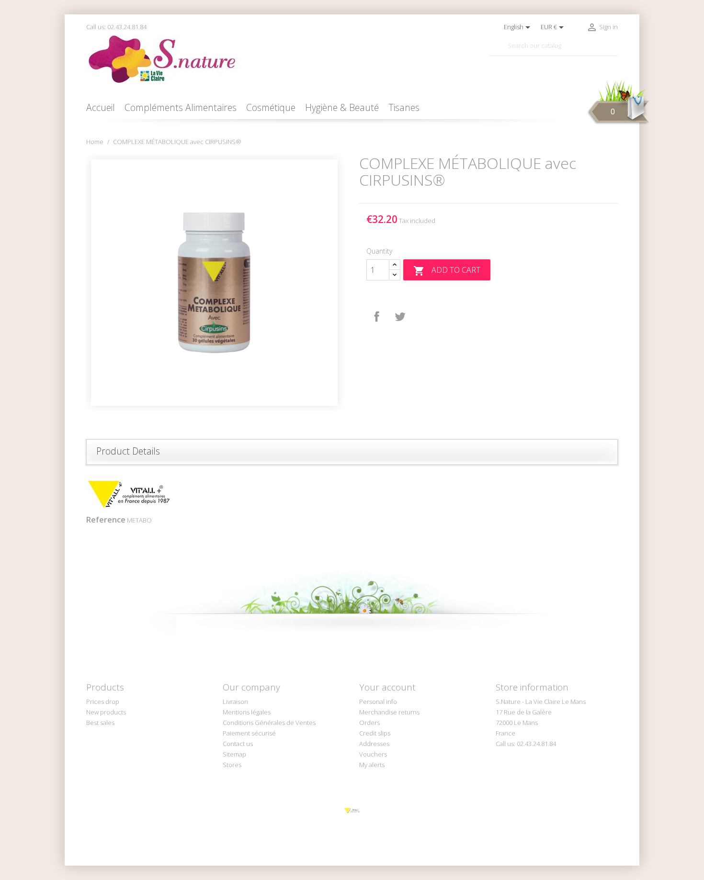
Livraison (235, 701)
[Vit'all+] (352, 810)
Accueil (100, 107)
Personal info (378, 701)
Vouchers (373, 754)
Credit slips (374, 733)
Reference (105, 519)
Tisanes (404, 107)
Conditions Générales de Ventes (269, 722)
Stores (232, 764)
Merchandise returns (389, 712)
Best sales (100, 722)
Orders (369, 722)
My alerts (372, 764)
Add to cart (446, 271)
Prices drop (102, 701)
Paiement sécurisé (249, 733)
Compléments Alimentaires (181, 107)
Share (376, 316)
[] (614, 51)
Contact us (238, 743)
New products (106, 712)
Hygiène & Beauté (342, 107)
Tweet (399, 316)
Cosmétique (270, 107)
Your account (387, 687)
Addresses (374, 743)
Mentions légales (247, 712)
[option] (215, 283)
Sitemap (234, 754)
